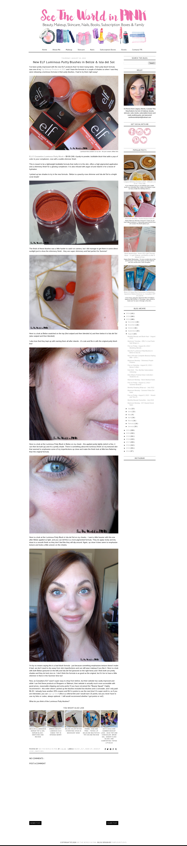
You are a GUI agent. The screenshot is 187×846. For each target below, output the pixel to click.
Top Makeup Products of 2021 (53, 69)
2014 (128, 451)
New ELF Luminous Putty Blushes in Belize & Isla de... (140, 352)
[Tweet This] (108, 749)
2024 (128, 313)
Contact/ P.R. (137, 50)
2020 (128, 433)
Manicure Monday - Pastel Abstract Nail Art (139, 219)
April (129, 417)
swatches (39, 751)
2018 (128, 439)
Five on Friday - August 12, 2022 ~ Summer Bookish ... (139, 383)
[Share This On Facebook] (105, 749)
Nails (92, 50)
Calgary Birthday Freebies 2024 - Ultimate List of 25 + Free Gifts (140, 183)
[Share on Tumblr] (116, 749)
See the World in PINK (86, 842)
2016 (128, 445)
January (131, 426)
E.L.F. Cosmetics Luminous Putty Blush (46, 156)
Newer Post (35, 823)
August (130, 334)
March (130, 421)
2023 (128, 316)
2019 (128, 436)
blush (77, 749)
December (131, 322)
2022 (128, 319)
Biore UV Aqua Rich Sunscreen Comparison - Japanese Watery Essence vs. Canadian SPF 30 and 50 (139, 294)
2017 (128, 442)
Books (124, 50)
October (131, 328)
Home (44, 50)
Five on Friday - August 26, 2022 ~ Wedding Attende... (139, 347)
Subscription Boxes (108, 50)
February (131, 423)
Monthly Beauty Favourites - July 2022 (141, 400)
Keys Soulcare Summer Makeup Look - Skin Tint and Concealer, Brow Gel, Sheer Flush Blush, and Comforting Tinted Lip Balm (109, 735)
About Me (56, 50)
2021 (128, 430)
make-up (89, 749)
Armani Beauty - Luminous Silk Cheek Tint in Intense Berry (55, 732)
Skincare (81, 50)
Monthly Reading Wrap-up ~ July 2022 (141, 387)
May (129, 415)
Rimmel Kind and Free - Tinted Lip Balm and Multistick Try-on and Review (91, 732)
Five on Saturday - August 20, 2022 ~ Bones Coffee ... (140, 366)
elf (82, 749)
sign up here (53, 694)
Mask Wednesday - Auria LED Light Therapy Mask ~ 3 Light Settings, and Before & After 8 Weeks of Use (139, 255)
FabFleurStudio (119, 842)
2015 (128, 448)
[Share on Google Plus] (113, 749)
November (131, 325)
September (132, 331)
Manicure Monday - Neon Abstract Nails (141, 380)
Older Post (112, 823)
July (129, 409)
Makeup (69, 50)
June (130, 411)
